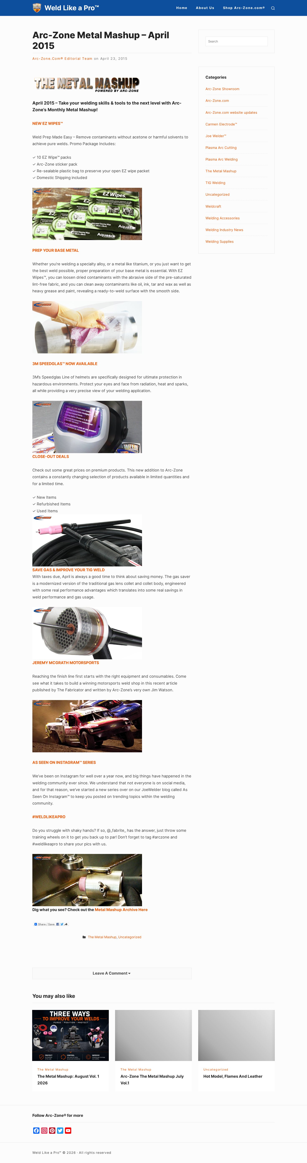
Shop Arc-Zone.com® (244, 8)
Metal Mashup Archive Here (121, 909)
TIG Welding (215, 183)
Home (181, 8)
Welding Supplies (220, 241)
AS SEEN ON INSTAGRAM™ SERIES (64, 762)
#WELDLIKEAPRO (48, 816)
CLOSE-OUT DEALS (50, 456)
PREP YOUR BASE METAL (55, 250)
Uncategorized (129, 937)
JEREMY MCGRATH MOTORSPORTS (65, 662)
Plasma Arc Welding (222, 159)
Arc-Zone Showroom (222, 89)
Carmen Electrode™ (221, 124)
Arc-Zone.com (217, 100)
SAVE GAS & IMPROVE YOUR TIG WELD (68, 569)
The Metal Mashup (102, 937)
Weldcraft (213, 206)
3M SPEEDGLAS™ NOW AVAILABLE (64, 363)
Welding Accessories (223, 218)
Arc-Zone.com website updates (231, 112)
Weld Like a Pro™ (71, 8)
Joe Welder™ (216, 136)
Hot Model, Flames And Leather (233, 1076)
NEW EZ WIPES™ (47, 123)
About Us (205, 8)
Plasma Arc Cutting (221, 148)
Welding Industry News (224, 230)
